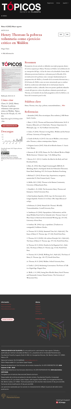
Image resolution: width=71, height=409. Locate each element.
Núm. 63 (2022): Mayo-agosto (11, 27)
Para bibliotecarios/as (8, 309)
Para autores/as (6, 306)
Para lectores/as (6, 304)
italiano (38, 311)
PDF (61, 34)
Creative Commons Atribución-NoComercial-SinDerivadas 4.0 (11, 158)
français (38, 309)
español (38, 306)
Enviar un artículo (8, 319)
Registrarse (50, 3)
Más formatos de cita (10, 125)
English (38, 304)
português (39, 313)
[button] (7, 53)
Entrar (58, 3)
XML (67, 34)
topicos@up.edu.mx (31, 360)
